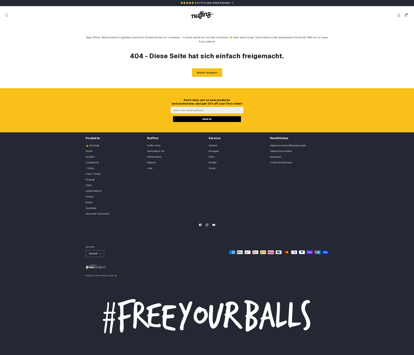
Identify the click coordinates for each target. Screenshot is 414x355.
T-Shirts (90, 168)
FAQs (211, 156)
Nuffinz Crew (153, 145)
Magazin (151, 162)
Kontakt (213, 162)
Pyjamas (90, 179)
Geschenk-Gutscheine (97, 213)
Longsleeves (92, 162)
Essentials (91, 208)
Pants (89, 185)
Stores (212, 168)
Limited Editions (94, 190)
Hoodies (90, 156)
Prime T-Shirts (93, 173)
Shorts (89, 151)
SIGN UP (207, 119)
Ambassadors (154, 156)
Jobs (150, 168)
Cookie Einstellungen (281, 162)
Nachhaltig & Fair (156, 151)
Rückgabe (214, 151)
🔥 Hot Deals (92, 145)
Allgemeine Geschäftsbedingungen (288, 145)
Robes (89, 202)
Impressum (275, 156)
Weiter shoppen (207, 72)
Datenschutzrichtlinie (281, 151)
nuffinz (97, 275)
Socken (90, 196)
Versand (213, 145)
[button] (6, 15)
